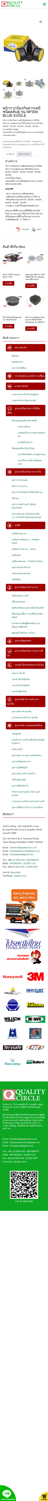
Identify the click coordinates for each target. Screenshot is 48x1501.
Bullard (15, 356)
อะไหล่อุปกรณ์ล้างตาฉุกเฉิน (25, 717)
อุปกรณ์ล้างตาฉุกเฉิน (21, 711)
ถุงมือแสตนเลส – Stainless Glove (27, 561)
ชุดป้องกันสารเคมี (20, 596)
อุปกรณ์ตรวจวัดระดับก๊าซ (23, 773)
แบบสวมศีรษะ (24, 427)
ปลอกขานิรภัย (18, 673)
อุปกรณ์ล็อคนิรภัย (20, 786)
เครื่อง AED (17, 749)
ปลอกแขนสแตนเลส (21, 573)
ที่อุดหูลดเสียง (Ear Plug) (23, 448)
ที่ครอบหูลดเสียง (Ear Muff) (24, 420)
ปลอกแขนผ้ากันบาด (21, 567)
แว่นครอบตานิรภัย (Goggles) (25, 394)
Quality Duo (17, 362)
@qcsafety (16, 872)
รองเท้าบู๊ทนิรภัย (19, 691)
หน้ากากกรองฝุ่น (19, 480)
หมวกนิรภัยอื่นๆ (19, 368)
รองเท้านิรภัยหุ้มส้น (21, 685)
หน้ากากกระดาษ (19, 486)
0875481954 (16, 863)
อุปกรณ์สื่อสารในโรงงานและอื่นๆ (27, 807)
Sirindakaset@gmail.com (21, 854)
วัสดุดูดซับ (16, 734)
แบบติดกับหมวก (25, 442)
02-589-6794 (19, 860)
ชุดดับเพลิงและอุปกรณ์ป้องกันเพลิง (28, 608)
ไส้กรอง (15, 498)
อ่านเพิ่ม (8, 283)
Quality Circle (20, 876)
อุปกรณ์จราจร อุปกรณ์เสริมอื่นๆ (26, 755)
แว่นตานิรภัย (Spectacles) (24, 400)
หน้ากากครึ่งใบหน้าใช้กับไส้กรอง (27, 492)
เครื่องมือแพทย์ (19, 780)
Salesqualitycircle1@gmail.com (25, 851)
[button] (44, 4)
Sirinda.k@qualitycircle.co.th (23, 847)
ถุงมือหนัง (16, 555)
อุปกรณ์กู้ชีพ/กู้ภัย (20, 767)
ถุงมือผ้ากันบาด (19, 533)
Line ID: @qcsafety (24, 1201)
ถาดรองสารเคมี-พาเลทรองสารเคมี (28, 801)
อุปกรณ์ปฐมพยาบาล (21, 761)
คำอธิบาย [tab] (10, 154)
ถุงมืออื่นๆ (16, 579)
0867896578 (33, 860)
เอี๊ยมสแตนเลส (18, 602)
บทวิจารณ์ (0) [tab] (24, 154)
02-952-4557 (32, 867)
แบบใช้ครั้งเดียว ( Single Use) (31, 454)
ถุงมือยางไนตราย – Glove (24, 549)
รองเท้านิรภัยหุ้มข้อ (21, 679)
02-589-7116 (29, 863)
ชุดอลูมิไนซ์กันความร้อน (23, 633)
